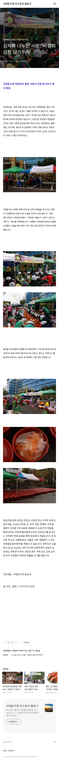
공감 (5, 751)
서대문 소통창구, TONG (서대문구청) (18, 747)
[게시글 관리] (16, 642)
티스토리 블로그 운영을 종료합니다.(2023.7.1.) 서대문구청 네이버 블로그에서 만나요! (23, 712)
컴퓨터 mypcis (9, 756)
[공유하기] (12, 642)
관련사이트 (7, 741)
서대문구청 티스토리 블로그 (17, 3)
